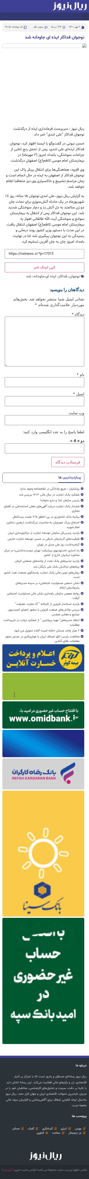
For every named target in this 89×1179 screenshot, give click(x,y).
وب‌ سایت (76, 413)
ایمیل (78, 394)
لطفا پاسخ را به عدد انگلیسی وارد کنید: (53, 432)
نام (80, 374)
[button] (85, 16)
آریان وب (8, 1170)
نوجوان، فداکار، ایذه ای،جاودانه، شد (53, 276)
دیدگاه (78, 314)
